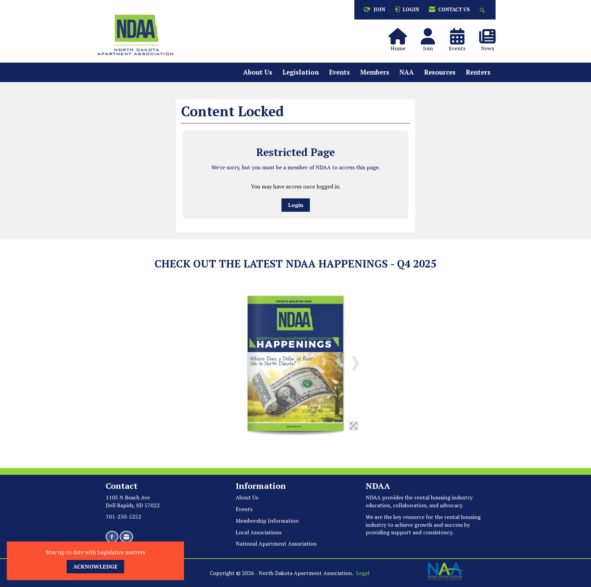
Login (295, 205)
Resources (440, 72)
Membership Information (267, 520)
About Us (257, 72)
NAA (406, 72)
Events (339, 72)
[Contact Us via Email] (126, 537)
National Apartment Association (276, 543)
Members (374, 72)
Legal (362, 573)
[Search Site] (483, 9)
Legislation (301, 72)
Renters (478, 72)
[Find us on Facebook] (112, 537)
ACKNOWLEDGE (95, 566)
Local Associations (258, 532)
